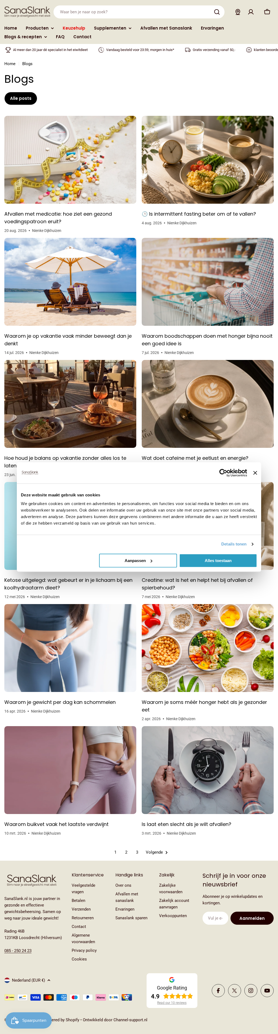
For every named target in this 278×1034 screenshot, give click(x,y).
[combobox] (139, 11)
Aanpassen (135, 560)
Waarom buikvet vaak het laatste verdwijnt (56, 824)
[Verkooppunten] (238, 12)
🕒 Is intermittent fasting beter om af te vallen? (199, 213)
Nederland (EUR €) (28, 980)
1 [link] (115, 852)
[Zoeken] (217, 12)
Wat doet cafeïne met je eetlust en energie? (195, 458)
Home (9, 63)
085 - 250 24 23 (17, 950)
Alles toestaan (218, 560)
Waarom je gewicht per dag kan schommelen (60, 702)
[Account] (251, 12)
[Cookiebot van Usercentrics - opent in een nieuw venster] (223, 473)
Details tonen (234, 544)
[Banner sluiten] (255, 472)
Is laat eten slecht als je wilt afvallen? (186, 824)
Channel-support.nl (130, 1019)
